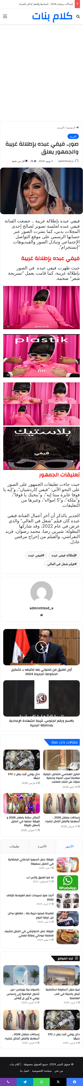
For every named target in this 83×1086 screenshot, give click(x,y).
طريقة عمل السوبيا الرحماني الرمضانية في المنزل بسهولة (31, 862)
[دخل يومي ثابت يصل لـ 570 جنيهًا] (21, 760)
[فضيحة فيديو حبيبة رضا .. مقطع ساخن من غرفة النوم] (68, 918)
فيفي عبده (35, 555)
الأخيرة (42, 846)
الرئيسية (71, 127)
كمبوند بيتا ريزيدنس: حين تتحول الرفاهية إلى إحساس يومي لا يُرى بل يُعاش (23, 994)
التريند (60, 127)
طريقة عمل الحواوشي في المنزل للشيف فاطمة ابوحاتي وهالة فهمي (29, 933)
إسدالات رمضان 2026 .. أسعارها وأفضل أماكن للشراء (62, 819)
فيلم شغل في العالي (61, 564)
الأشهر (69, 846)
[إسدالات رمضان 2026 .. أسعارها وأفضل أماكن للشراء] (61, 803)
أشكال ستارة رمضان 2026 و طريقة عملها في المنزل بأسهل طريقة (39, 3)
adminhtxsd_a (66, 161)
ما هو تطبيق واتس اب (40, 877)
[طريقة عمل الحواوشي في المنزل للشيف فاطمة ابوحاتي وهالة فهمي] (68, 936)
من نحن (58, 1070)
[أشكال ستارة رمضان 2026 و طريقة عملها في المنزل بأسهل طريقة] (21, 803)
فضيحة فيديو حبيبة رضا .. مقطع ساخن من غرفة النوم (31, 915)
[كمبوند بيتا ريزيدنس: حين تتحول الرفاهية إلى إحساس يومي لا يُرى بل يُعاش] (21, 975)
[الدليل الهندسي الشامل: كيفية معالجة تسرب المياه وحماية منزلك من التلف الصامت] (61, 760)
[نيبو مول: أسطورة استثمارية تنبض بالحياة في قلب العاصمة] (62, 975)
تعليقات (14, 846)
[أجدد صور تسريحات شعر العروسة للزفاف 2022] (68, 900)
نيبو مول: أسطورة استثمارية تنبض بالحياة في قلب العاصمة (63, 994)
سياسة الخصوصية (42, 1070)
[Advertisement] (41, 69)
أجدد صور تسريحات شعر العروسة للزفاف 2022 (30, 897)
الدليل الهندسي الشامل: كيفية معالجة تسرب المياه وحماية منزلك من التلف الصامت (61, 778)
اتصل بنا (24, 1070)
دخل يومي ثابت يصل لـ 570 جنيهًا (24, 776)
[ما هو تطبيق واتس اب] (68, 882)
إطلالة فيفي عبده (63, 555)
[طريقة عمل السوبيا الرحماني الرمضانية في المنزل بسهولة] (68, 864)
